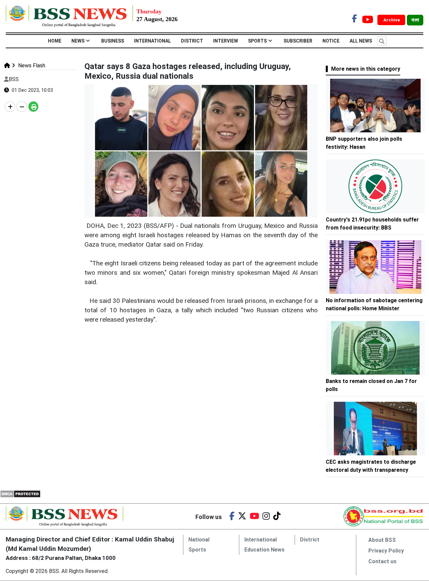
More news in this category (365, 69)
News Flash (31, 65)
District (192, 41)
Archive (392, 19)
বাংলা (415, 20)
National (198, 539)
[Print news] (33, 106)
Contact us (382, 561)
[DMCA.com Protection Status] (20, 493)
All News (361, 41)
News (77, 41)
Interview (225, 41)
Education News (264, 549)
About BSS (382, 540)
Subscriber (298, 41)
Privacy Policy (386, 550)
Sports (257, 41)
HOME (54, 41)
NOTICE (331, 41)
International (152, 41)
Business (112, 41)
